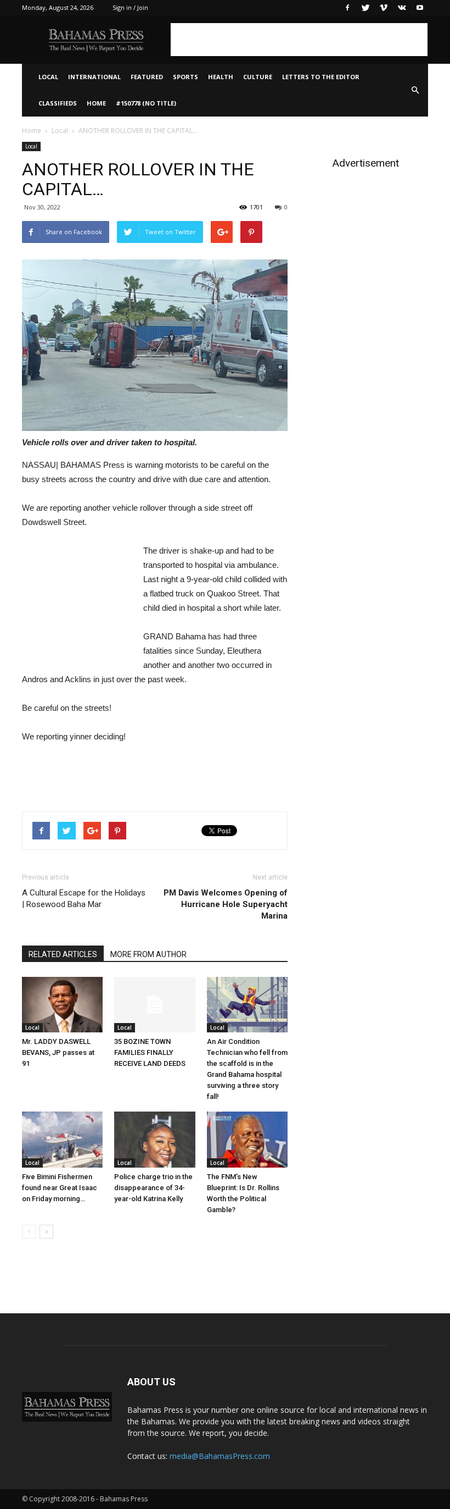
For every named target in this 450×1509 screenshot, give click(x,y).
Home (96, 103)
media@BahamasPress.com (220, 1456)
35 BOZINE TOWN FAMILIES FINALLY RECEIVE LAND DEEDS (149, 1052)
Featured (147, 77)
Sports (185, 77)
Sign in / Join (130, 7)
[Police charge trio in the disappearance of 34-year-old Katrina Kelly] (154, 1139)
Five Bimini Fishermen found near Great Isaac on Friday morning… (59, 1188)
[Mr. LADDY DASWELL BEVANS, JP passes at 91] (62, 1004)
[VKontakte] (401, 7)
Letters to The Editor (320, 77)
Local (48, 77)
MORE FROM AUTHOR (148, 954)
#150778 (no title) (146, 103)
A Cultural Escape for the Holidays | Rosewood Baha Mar (83, 898)
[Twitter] (365, 7)
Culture (257, 77)
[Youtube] (420, 7)
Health (220, 77)
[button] (415, 90)
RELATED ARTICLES (63, 954)
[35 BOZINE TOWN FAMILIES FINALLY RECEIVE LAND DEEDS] (154, 1004)
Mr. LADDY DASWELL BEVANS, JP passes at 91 (58, 1052)
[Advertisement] (299, 39)
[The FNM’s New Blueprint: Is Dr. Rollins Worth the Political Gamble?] (247, 1139)
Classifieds (57, 103)
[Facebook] (347, 7)
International (94, 77)
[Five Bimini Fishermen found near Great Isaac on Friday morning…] (62, 1139)
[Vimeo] (383, 7)
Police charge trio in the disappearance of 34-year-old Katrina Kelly (153, 1188)
